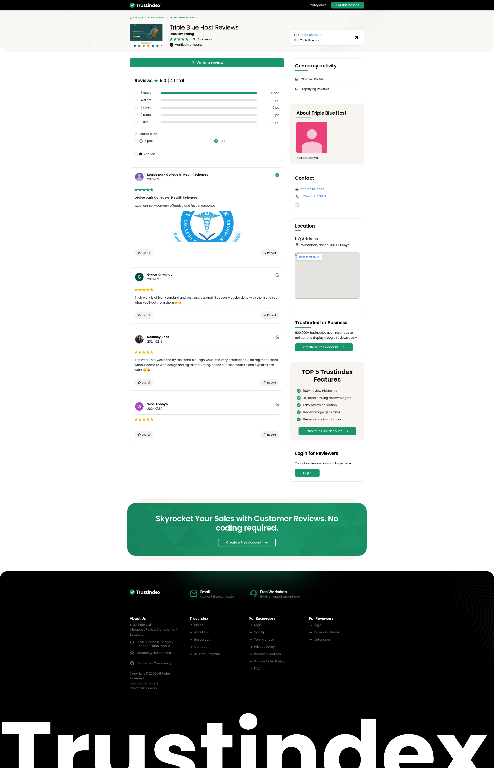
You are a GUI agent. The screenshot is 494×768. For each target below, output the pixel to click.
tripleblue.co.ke (313, 189)
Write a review (210, 62)
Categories (318, 5)
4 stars (146, 100)
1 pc (222, 141)
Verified (149, 154)
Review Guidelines (267, 654)
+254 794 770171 (313, 196)
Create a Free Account (243, 542)
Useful (145, 253)
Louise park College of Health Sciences (177, 175)
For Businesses (347, 5)
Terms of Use (264, 639)
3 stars (146, 107)
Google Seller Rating (269, 661)
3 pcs (149, 141)
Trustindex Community (154, 663)
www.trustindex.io (143, 683)
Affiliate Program (207, 654)
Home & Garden (160, 17)
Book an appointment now (280, 596)
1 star (145, 122)
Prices (198, 625)
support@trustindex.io (217, 596)
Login (307, 473)
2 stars (146, 115)
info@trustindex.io (143, 688)
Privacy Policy (264, 646)
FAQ (257, 668)
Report (271, 253)
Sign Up (259, 632)
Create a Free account (320, 347)
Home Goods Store (185, 17)
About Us (201, 632)
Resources (202, 639)
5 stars (146, 93)
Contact (200, 646)
